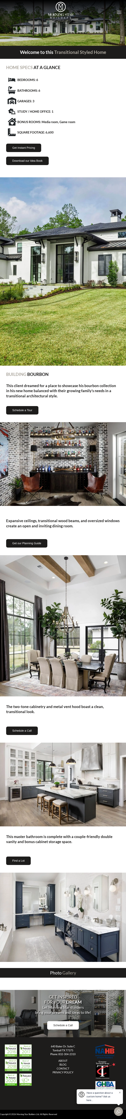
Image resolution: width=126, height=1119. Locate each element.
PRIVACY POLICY (63, 1072)
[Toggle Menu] (119, 12)
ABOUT (62, 1060)
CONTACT (63, 1068)
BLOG (62, 1064)
